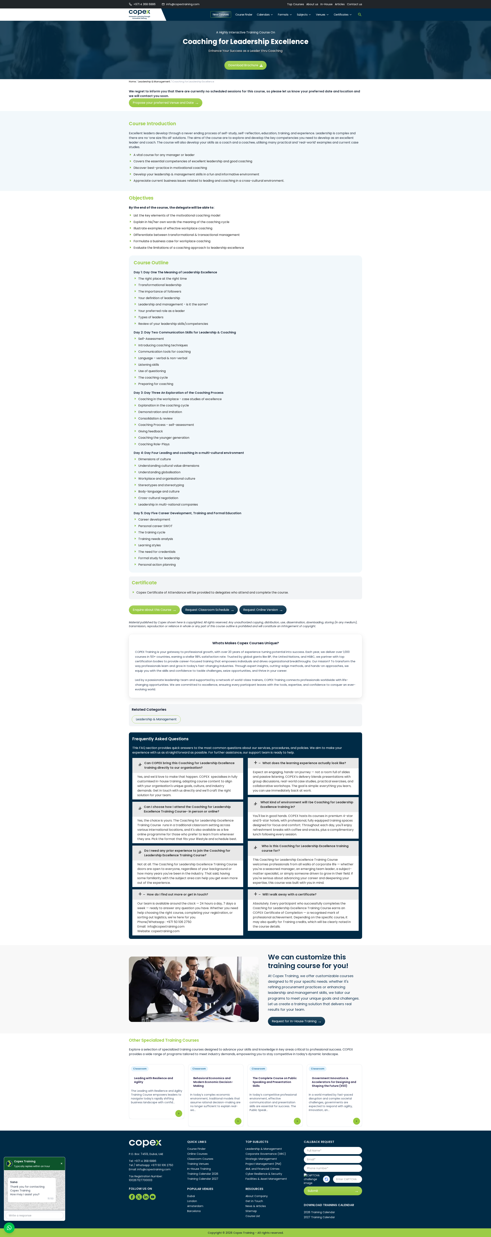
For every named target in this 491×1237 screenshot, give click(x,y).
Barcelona (194, 1211)
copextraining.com (165, 931)
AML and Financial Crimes (262, 1169)
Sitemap (251, 1211)
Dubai (191, 1196)
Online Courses (197, 1154)
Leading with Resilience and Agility (153, 1080)
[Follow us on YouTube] (153, 1197)
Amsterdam (195, 1206)
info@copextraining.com (182, 4)
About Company (257, 1196)
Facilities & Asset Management (266, 1179)
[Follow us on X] (139, 1197)
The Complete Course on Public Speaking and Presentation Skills (275, 1082)
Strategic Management (261, 1159)
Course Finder (243, 15)
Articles (340, 4)
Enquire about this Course (152, 610)
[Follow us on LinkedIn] (146, 1197)
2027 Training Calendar (319, 1217)
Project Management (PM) (263, 1164)
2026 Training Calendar (319, 1212)
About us (312, 4)
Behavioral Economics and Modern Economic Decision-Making (213, 1082)
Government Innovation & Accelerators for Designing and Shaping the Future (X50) (334, 1082)
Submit (313, 1191)
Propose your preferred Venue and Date (163, 102)
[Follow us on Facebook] (132, 1197)
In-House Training (199, 1169)
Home (132, 81)
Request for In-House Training (294, 1021)
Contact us (354, 4)
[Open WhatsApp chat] (9, 1227)
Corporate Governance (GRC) (266, 1154)
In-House (326, 4)
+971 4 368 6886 (144, 4)
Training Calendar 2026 (202, 1174)
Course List (253, 1216)
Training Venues (198, 1164)
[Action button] (326, 1179)
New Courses (221, 14)
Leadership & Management (154, 81)
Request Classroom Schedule (207, 610)
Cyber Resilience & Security (264, 1174)
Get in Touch (254, 1201)
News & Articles (256, 1206)
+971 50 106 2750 (178, 922)
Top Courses (295, 4)
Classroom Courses (200, 1159)
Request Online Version (260, 610)
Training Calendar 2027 (202, 1179)
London (192, 1201)
